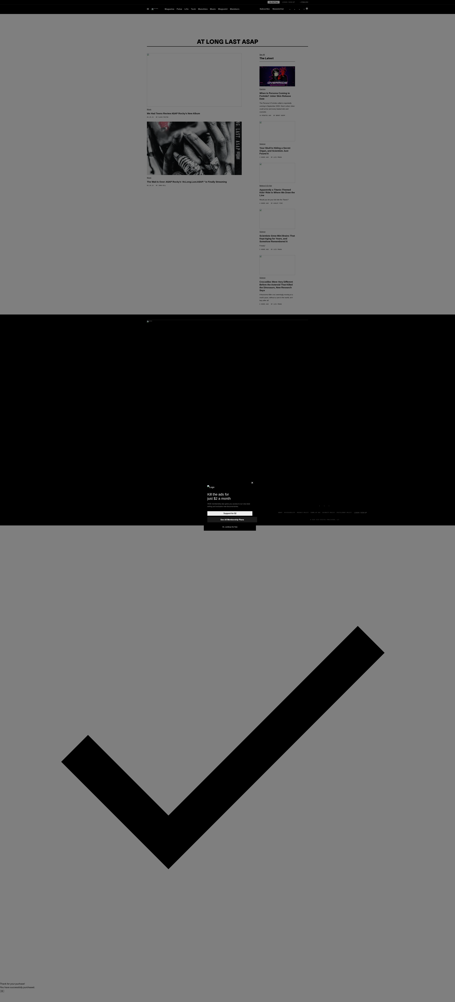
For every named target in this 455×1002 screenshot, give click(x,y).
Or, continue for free (229, 527)
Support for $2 (229, 513)
